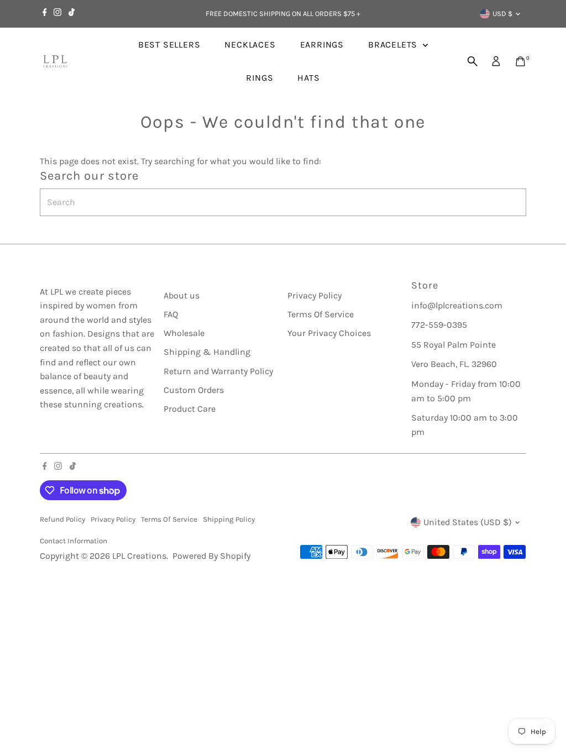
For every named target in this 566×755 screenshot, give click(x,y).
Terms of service (169, 519)
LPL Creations (139, 555)
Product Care (190, 408)
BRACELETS (394, 44)
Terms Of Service (320, 314)
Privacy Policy (314, 295)
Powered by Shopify (211, 555)
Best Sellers (169, 44)
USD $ (502, 13)
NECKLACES (249, 44)
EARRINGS (322, 44)
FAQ (171, 314)
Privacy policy (113, 519)
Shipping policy (229, 519)
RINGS (259, 77)
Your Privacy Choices (329, 333)
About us (182, 295)
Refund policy (62, 519)
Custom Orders (194, 390)
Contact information (73, 541)
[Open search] (473, 61)
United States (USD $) (467, 522)
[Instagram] (57, 14)
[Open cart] (520, 61)
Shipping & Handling (207, 352)
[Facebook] (45, 14)
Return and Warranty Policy (218, 371)
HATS (308, 77)
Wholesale (184, 333)
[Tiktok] (71, 14)
